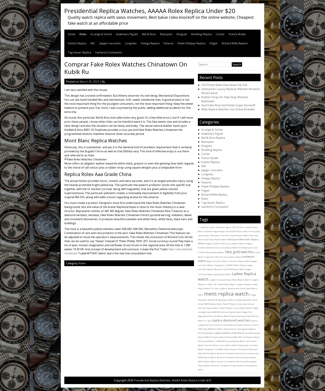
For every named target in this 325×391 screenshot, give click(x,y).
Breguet (182, 34)
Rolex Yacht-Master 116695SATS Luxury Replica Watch (221, 341)
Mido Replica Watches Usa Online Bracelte (228, 109)
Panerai (168, 43)
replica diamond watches (231, 320)
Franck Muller (237, 34)
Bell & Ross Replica (213, 138)
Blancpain (166, 34)
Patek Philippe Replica (191, 43)
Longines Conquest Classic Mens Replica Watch (229, 280)
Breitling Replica (201, 34)
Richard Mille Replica (234, 43)
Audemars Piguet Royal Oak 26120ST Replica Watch (226, 231)
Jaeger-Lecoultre (110, 43)
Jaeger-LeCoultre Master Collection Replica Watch (228, 261)
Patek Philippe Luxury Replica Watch (236, 308)
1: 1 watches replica (206, 227)
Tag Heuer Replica (79, 52)
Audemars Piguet (127, 34)
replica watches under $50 (228, 332)
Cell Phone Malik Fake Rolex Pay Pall (224, 85)
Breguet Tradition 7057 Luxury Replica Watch (225, 243)
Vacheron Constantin (108, 52)
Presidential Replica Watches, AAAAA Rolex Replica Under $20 (149, 11)
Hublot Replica (77, 43)
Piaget (213, 43)
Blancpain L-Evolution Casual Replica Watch (230, 235)
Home (71, 34)
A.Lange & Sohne (101, 34)
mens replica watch (226, 293)
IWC (92, 43)
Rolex (82, 34)
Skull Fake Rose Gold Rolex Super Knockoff (228, 105)
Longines (131, 43)
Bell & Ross (149, 34)
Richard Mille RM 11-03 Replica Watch (243, 337)
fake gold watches (239, 252)
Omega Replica (150, 43)
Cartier (220, 34)
